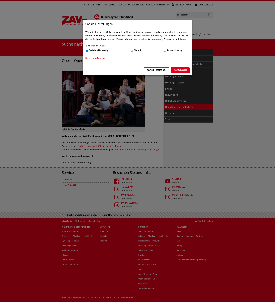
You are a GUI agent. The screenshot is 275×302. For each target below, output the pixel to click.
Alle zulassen (180, 70)
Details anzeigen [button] (93, 58)
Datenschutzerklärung (175, 39)
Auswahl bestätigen (156, 70)
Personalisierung (174, 50)
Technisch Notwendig (98, 50)
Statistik (137, 50)
